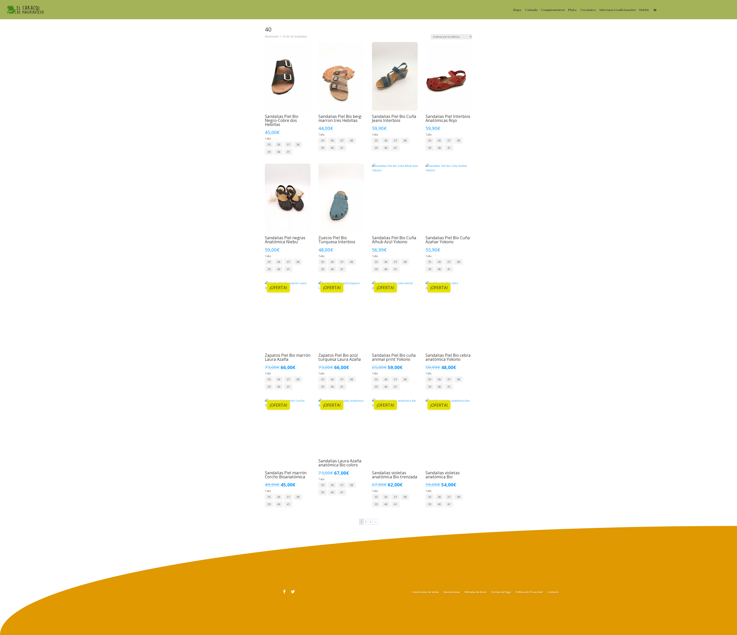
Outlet (644, 10)
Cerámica (588, 10)
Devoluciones (452, 592)
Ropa (517, 10)
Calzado (531, 10)
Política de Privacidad (529, 592)
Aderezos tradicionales (617, 10)
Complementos (553, 10)
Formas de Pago (501, 592)
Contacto (553, 592)
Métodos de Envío (475, 592)
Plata (572, 10)
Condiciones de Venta (425, 592)
